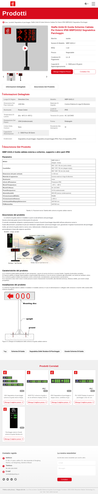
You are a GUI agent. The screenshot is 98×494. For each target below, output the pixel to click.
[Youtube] (7, 480)
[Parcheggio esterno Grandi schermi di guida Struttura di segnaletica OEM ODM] (13, 418)
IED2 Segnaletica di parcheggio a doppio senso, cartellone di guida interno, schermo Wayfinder (61, 397)
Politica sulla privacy (9, 489)
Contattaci (64, 479)
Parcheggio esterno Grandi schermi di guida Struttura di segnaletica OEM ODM (13, 433)
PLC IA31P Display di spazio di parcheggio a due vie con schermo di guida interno (84, 397)
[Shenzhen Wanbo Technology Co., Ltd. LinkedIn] (11, 480)
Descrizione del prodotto (44, 87)
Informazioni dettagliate (15, 87)
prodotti (11, 22)
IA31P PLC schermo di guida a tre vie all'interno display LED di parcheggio (37, 397)
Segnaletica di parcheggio (22, 22)
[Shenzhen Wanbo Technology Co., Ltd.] (12, 4)
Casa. (6, 22)
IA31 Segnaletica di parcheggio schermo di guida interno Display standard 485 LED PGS (14, 397)
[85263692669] (15, 480)
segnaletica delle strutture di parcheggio (45, 351)
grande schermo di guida (74, 351)
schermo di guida (18, 351)
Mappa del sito (20, 489)
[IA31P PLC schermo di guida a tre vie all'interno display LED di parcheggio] (37, 381)
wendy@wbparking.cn (12, 474)
